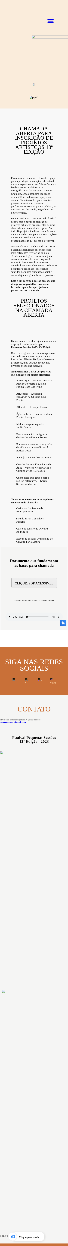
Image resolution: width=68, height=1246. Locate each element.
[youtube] (53, 681)
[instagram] (15, 681)
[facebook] (28, 681)
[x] (40, 681)
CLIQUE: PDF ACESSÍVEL (34, 583)
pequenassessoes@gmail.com (13, 722)
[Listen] (24, 1236)
